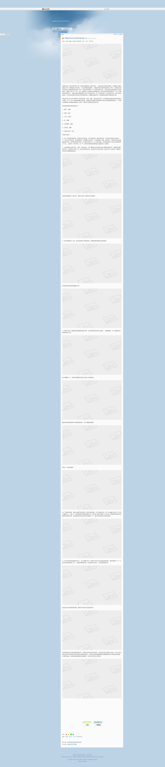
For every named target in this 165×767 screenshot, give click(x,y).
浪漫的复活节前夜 (72, 744)
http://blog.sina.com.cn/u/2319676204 (61, 21)
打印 (75, 736)
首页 (54, 29)
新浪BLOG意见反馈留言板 (79, 755)
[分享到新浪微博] (66, 734)
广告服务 (75, 756)
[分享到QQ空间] (68, 734)
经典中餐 (91, 41)
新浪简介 (64, 756)
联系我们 (80, 756)
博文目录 (59, 29)
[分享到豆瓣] (71, 734)
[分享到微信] (73, 734)
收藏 (67, 736)
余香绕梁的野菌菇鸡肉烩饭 (74, 742)
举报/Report (79, 736)
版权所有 (85, 761)
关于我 (65, 29)
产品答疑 (101, 756)
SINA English (95, 756)
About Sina (69, 756)
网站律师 (89, 756)
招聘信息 (84, 756)
